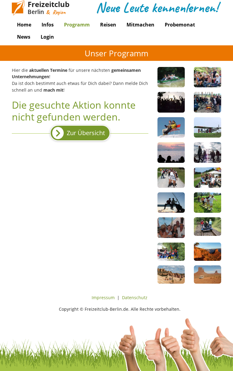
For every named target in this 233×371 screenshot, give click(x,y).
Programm (77, 24)
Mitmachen (140, 24)
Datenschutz (134, 297)
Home (24, 24)
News (23, 36)
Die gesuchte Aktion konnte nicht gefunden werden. (74, 110)
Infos (48, 24)
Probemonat (180, 24)
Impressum (103, 297)
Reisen (108, 24)
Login (47, 36)
